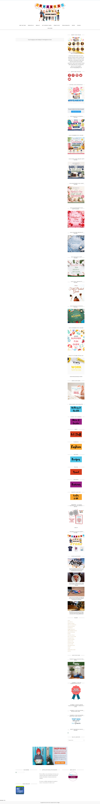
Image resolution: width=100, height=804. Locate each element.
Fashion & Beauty (71, 639)
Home (69, 620)
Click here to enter (76, 111)
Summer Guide (70, 643)
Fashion (69, 646)
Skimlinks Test (2, 800)
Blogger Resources (71, 629)
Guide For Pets (70, 640)
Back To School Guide (72, 636)
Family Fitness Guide (71, 649)
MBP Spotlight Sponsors (72, 630)
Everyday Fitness (71, 638)
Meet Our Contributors (72, 624)
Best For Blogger (57, 802)
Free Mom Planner (71, 635)
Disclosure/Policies (71, 626)
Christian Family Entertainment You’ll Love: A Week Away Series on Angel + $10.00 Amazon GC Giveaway (76, 569)
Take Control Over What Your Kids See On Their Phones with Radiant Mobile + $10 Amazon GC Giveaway (76, 598)
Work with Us (70, 621)
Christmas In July (71, 642)
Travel (69, 648)
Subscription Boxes (71, 645)
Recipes (69, 633)
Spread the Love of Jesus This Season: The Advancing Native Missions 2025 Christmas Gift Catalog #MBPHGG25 (76, 612)
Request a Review (71, 623)
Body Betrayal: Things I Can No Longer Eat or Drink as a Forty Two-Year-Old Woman (76, 584)
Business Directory (71, 632)
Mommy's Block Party (47, 802)
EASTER (69, 651)
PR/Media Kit (70, 627)
